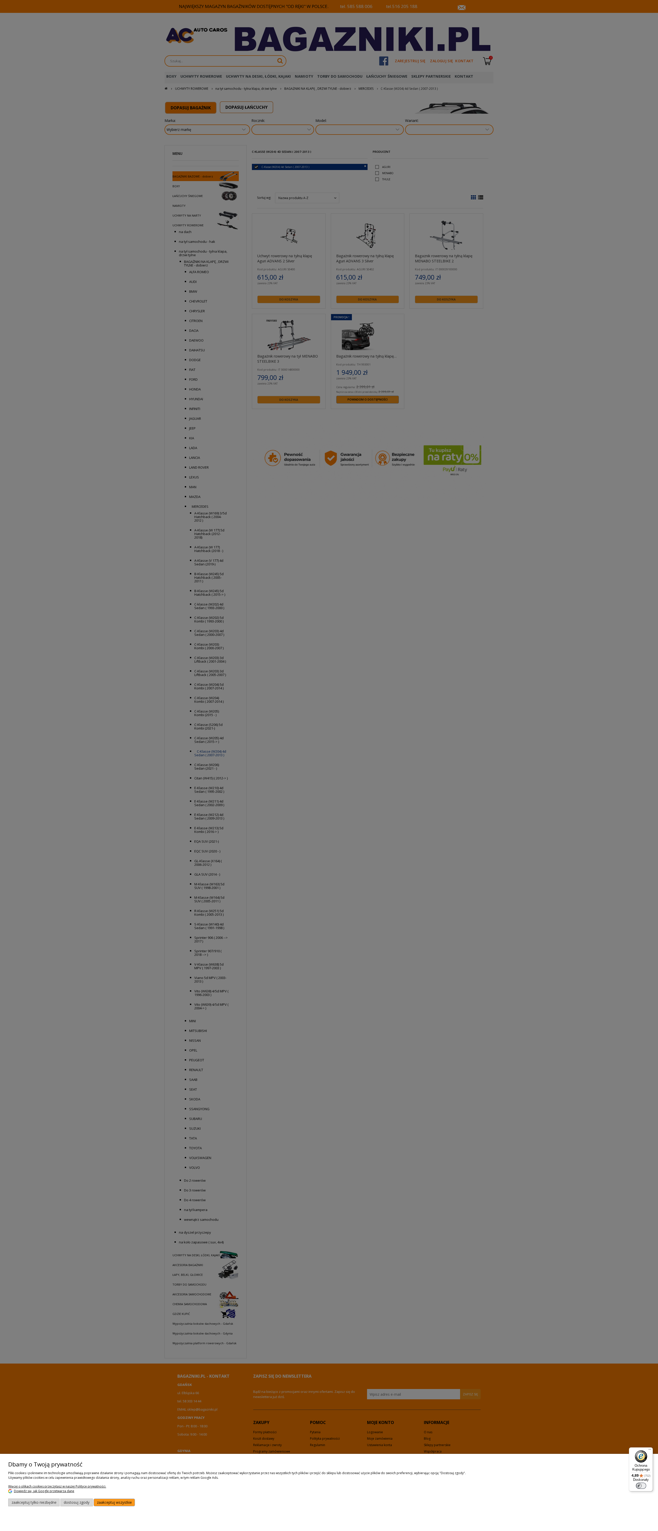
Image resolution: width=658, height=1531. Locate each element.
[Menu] (650, 1450)
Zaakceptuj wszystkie (114, 1502)
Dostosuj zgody (76, 1502)
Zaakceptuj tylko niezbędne (34, 1502)
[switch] (641, 1486)
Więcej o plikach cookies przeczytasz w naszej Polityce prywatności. (57, 1486)
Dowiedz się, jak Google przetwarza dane (44, 1491)
